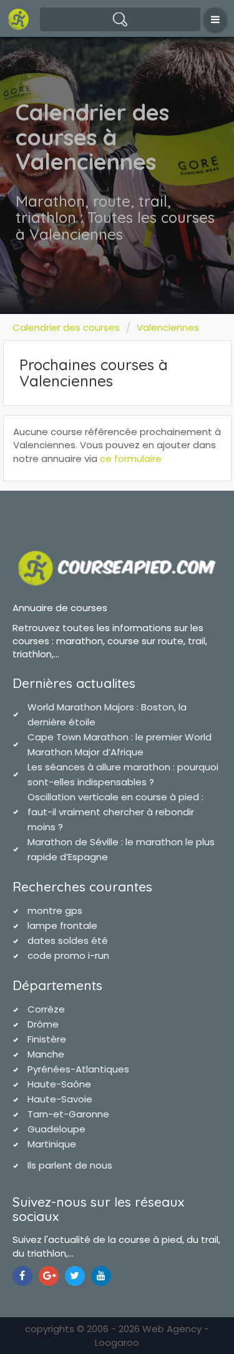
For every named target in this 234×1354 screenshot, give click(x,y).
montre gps (54, 910)
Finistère (46, 1039)
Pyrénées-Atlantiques (78, 1069)
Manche (45, 1054)
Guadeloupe (56, 1129)
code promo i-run (68, 955)
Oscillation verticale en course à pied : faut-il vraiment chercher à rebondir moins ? (115, 811)
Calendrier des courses (66, 327)
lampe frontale (62, 925)
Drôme (43, 1024)
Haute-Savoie (59, 1099)
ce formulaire (131, 458)
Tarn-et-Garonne (68, 1114)
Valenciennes (168, 327)
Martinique (51, 1143)
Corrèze (46, 1009)
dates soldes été (67, 940)
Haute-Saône (59, 1084)
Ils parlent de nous (69, 1165)
